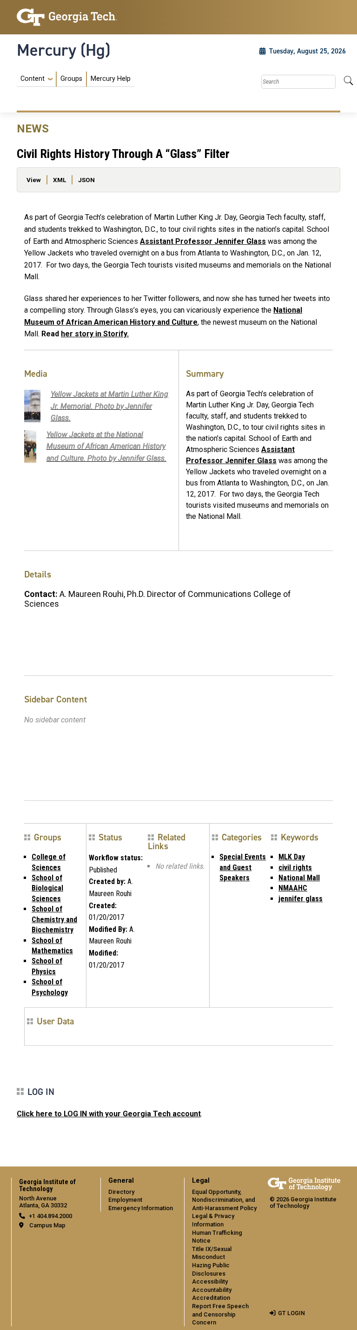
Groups (71, 79)
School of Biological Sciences (47, 888)
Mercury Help (111, 79)
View (33, 179)
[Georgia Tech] (67, 17)
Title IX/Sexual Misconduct (211, 1253)
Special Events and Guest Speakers (242, 867)
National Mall (299, 877)
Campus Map (47, 1225)
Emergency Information (140, 1208)
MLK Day (291, 856)
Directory (121, 1191)
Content (32, 79)
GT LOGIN (291, 1313)
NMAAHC (292, 888)
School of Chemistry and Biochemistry (54, 919)
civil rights (295, 867)
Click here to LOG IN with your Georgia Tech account (109, 1113)
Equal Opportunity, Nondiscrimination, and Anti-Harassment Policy (224, 1200)
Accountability (211, 1289)
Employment (125, 1199)
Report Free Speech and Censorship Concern (220, 1314)
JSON (86, 179)
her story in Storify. (95, 333)
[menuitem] (75, 79)
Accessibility (210, 1281)
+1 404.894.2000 (50, 1215)
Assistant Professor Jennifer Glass (203, 241)
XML (59, 179)
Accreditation (211, 1297)
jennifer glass (300, 898)
